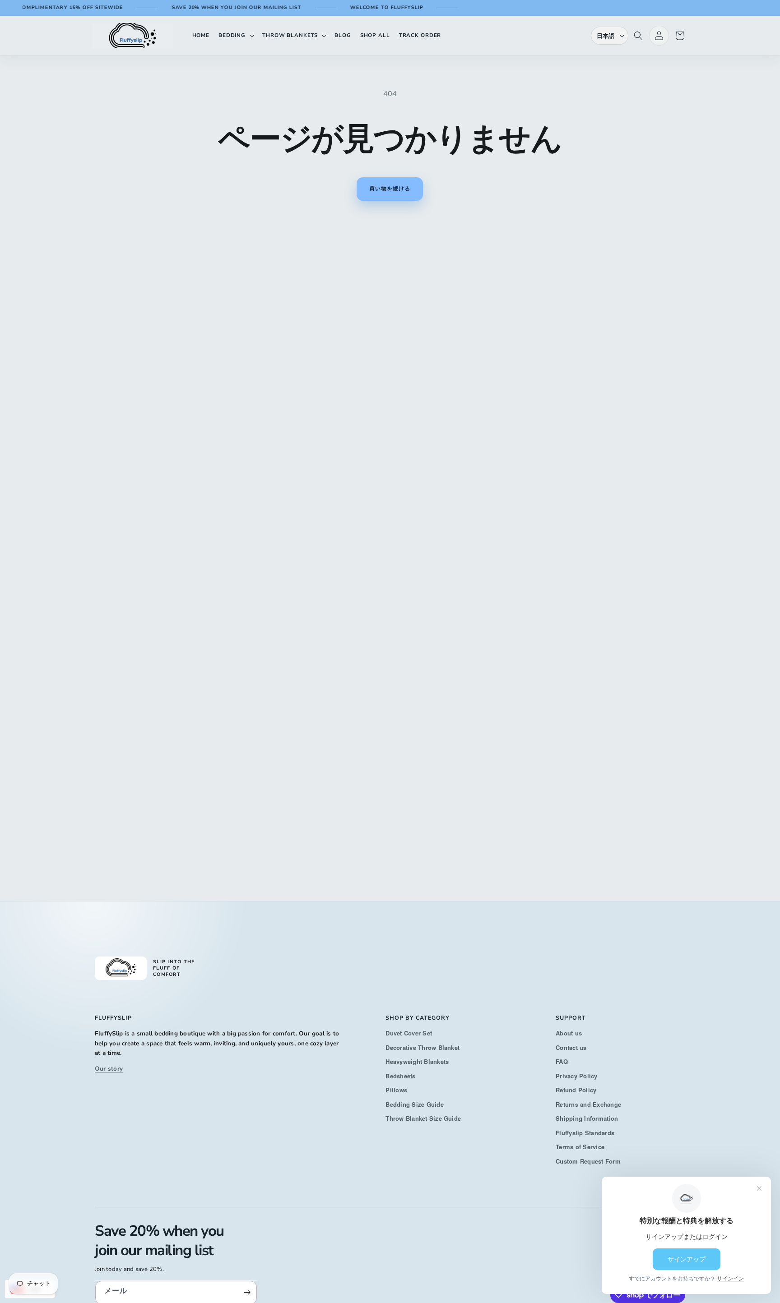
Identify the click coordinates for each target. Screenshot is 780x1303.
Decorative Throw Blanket (422, 1047)
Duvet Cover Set (408, 1033)
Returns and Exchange (588, 1104)
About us (569, 1033)
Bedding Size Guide (414, 1104)
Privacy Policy (576, 1076)
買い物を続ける (389, 188)
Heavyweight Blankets (417, 1061)
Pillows (396, 1090)
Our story (109, 1068)
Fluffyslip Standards (585, 1132)
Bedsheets (400, 1076)
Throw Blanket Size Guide (423, 1118)
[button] (236, 35)
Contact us (571, 1047)
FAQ (562, 1061)
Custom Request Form (588, 1161)
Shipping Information (587, 1118)
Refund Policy (576, 1090)
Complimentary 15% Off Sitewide (56, 7)
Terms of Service (580, 1146)
